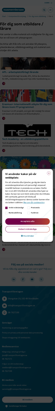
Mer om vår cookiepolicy (34, 202)
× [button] (48, 172)
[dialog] (27, 205)
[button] (27, 236)
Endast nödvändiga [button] (27, 229)
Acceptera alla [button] (28, 221)
